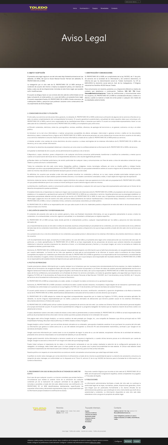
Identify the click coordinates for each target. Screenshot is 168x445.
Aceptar (136, 441)
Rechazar (128, 441)
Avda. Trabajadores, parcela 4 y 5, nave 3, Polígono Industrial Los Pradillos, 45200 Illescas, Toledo (127, 417)
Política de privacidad (99, 431)
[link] (38, 8)
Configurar (118, 441)
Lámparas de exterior (91, 414)
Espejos (87, 411)
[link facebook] (84, 427)
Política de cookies (74, 431)
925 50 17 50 (122, 411)
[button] (84, 8)
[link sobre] (41, 408)
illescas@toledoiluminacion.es (122, 413)
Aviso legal (65, 431)
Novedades (88, 421)
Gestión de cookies (86, 431)
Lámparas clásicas (90, 418)
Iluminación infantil (90, 416)
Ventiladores (88, 420)
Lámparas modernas (91, 413)
